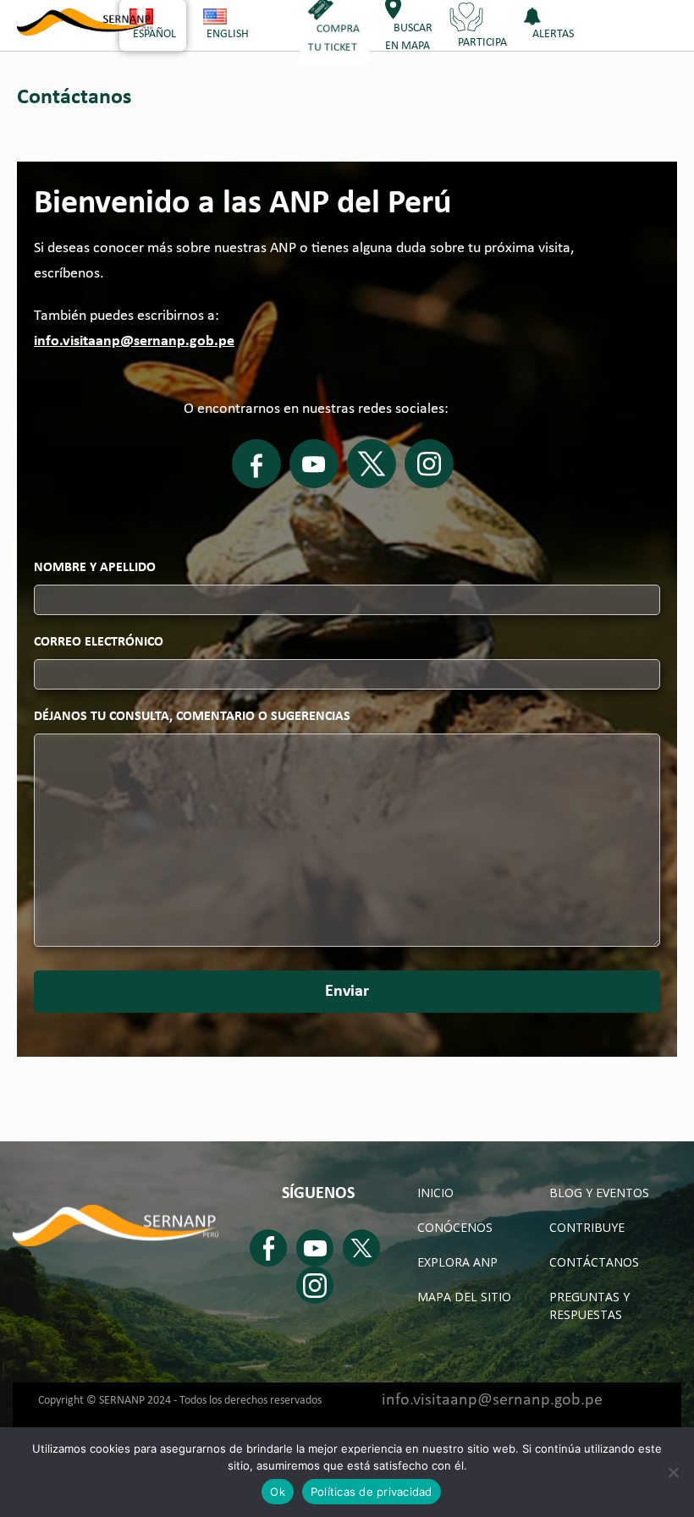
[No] (672, 1472)
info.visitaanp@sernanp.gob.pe (134, 341)
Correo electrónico (98, 642)
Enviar (347, 991)
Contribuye (587, 1227)
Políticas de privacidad (371, 1491)
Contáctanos (594, 1262)
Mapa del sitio (464, 1297)
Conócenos (455, 1227)
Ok (277, 1491)
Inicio (435, 1192)
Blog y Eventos (599, 1192)
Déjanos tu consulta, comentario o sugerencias (192, 716)
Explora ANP (457, 1262)
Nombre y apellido (95, 567)
